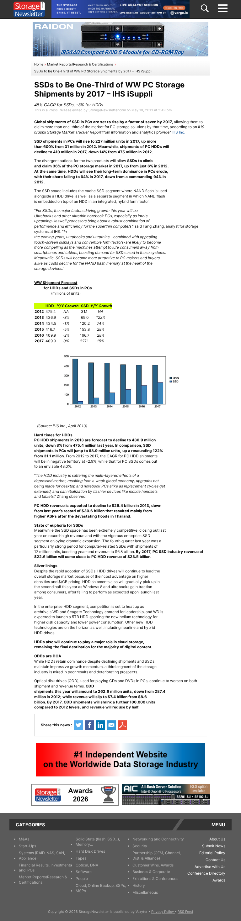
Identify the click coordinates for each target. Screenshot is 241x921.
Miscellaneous (145, 892)
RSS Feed (185, 912)
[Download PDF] (122, 725)
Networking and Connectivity (158, 839)
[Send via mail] (111, 725)
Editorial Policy (212, 852)
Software (84, 871)
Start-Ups (27, 846)
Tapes (81, 858)
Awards (218, 880)
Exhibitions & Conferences (155, 878)
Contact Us (215, 859)
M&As (24, 839)
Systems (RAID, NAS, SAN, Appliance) (42, 855)
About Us (217, 839)
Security (139, 846)
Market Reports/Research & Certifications (80, 64)
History (138, 885)
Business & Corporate (151, 871)
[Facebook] (89, 725)
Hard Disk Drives (90, 851)
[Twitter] (78, 725)
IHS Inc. (178, 132)
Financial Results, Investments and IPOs (45, 868)
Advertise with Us (210, 866)
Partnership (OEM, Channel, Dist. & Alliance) (156, 855)
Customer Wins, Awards (153, 865)
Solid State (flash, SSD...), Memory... (98, 842)
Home (38, 64)
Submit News (213, 846)
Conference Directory (206, 873)
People (82, 878)
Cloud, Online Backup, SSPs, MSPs (101, 888)
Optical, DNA (87, 865)
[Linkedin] (100, 725)
